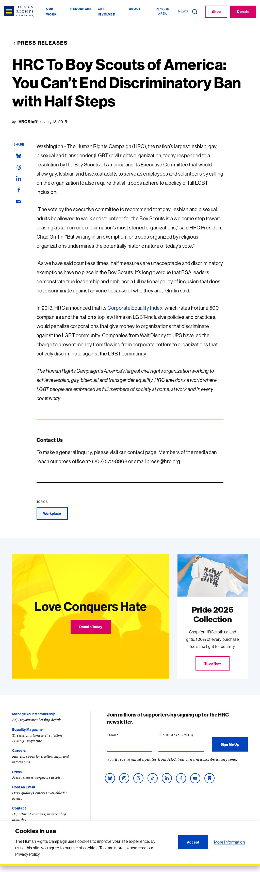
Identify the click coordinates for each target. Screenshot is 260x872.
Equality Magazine (27, 729)
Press (17, 772)
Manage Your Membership (33, 714)
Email (122, 735)
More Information (229, 842)
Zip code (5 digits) (181, 735)
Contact (19, 808)
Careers (19, 750)
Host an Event (23, 787)
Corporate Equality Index (134, 308)
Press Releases (42, 43)
